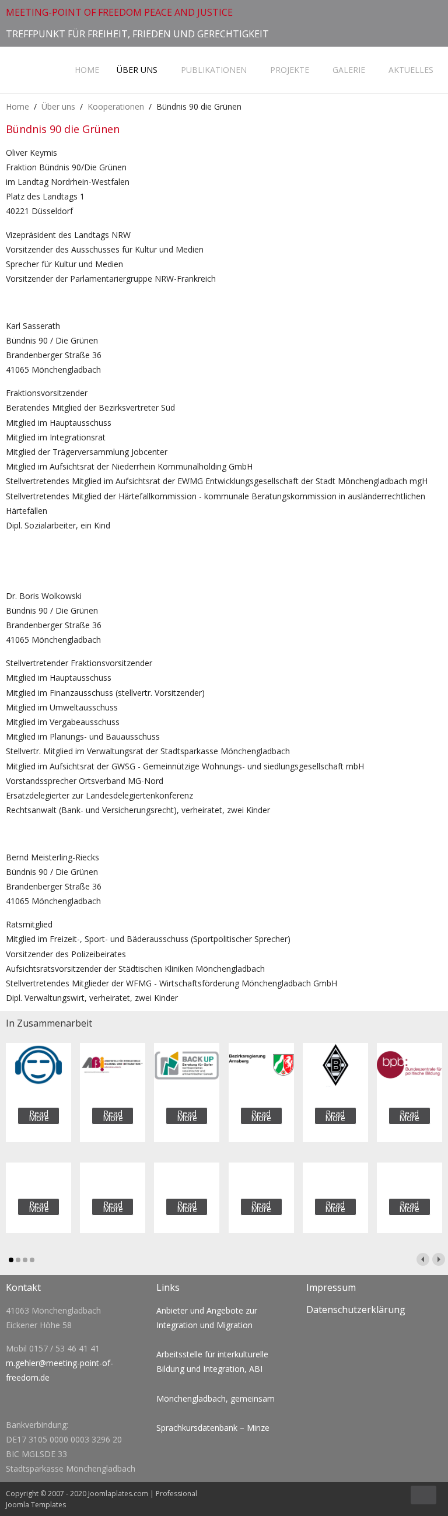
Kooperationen (116, 106)
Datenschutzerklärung (355, 1309)
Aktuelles (410, 69)
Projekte (289, 69)
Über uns (137, 69)
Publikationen (214, 69)
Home (85, 69)
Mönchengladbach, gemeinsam (215, 1398)
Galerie (348, 69)
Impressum (331, 1287)
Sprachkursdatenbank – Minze (213, 1427)
